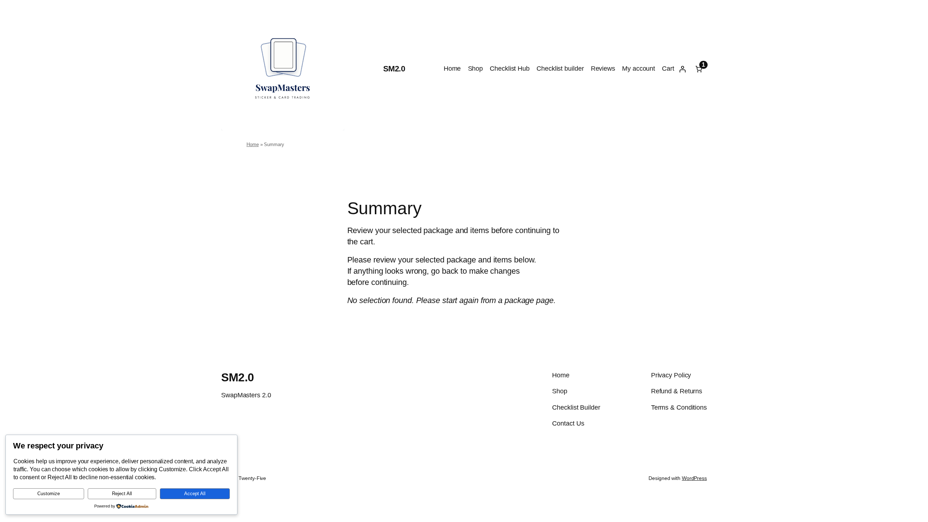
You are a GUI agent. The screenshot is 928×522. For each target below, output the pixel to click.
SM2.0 (394, 68)
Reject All (122, 493)
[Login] (682, 69)
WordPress (694, 478)
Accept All (195, 493)
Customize (48, 493)
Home (252, 144)
